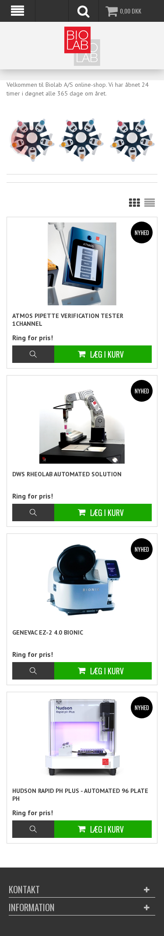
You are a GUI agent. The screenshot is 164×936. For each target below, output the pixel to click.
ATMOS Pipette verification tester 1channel (67, 320)
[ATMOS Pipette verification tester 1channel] (82, 263)
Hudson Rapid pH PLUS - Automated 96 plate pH (80, 795)
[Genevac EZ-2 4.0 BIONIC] (82, 579)
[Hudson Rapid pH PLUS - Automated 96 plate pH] (82, 738)
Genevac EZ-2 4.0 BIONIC (47, 632)
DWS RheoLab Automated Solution (67, 474)
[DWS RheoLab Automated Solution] (82, 422)
